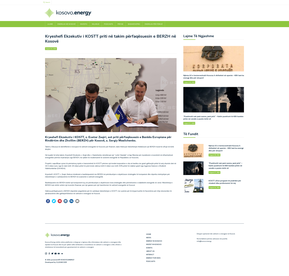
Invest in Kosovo (154, 244)
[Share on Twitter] (54, 202)
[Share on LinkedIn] (66, 202)
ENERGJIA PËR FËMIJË (154, 24)
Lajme (50, 24)
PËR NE (120, 24)
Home (148, 234)
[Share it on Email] (77, 202)
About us (150, 251)
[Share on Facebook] (48, 202)
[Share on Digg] (71, 202)
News (148, 238)
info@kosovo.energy (204, 241)
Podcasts (150, 261)
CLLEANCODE (61, 262)
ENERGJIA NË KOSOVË (66, 24)
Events (149, 248)
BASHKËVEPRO (134, 24)
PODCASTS (108, 24)
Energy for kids (153, 258)
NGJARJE (95, 24)
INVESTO (83, 24)
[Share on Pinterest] (60, 202)
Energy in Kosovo (154, 241)
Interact (150, 255)
